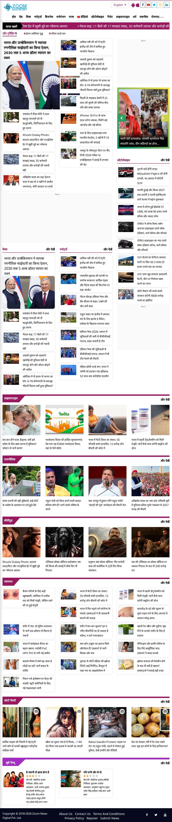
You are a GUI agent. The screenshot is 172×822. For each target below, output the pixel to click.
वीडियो (84, 17)
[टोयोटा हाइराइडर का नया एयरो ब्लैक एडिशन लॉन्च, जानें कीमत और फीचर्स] (126, 244)
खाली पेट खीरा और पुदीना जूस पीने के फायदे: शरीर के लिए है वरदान (151, 630)
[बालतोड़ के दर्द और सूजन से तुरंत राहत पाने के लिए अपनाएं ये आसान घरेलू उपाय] (126, 612)
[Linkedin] (166, 5)
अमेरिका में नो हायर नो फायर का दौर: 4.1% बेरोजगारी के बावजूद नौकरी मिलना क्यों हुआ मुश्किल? (95, 85)
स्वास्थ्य (8, 581)
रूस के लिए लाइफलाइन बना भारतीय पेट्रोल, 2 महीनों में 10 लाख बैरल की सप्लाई (94, 137)
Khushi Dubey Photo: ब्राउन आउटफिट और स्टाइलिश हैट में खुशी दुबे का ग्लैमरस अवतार (38, 142)
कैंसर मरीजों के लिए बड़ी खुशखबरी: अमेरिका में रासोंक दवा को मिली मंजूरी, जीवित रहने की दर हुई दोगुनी (37, 598)
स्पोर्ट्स (38, 17)
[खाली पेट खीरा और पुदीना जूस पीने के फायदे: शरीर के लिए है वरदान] (126, 629)
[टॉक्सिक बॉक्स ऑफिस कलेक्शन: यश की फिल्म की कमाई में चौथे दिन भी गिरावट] (64, 542)
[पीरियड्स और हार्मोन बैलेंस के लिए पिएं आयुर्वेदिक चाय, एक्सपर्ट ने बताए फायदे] (126, 647)
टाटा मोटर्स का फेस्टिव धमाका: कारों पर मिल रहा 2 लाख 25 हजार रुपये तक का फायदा (151, 262)
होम (14, 17)
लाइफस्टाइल (123, 17)
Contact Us (83, 814)
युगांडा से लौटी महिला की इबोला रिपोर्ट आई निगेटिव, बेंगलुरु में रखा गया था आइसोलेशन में (95, 665)
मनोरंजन (61, 17)
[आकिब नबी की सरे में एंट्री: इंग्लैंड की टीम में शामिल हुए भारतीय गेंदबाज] (68, 45)
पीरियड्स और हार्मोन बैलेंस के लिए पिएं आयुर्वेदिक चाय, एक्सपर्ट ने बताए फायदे (151, 648)
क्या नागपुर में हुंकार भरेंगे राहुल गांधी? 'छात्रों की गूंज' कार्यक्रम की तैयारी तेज (107, 503)
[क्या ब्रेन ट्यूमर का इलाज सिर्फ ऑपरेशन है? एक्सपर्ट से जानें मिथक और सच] (68, 647)
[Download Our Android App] (133, 5)
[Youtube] (148, 5)
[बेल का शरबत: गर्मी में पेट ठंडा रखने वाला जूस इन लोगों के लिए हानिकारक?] (150, 722)
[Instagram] (160, 5)
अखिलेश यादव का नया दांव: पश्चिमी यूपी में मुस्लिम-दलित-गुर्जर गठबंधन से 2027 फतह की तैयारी (150, 505)
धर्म (134, 17)
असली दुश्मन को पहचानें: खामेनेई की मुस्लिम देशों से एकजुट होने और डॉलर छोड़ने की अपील (93, 66)
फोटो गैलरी (10, 700)
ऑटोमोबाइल (97, 17)
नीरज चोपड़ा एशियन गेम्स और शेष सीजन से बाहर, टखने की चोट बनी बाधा (94, 301)
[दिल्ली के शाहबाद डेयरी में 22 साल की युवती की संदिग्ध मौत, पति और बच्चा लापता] (68, 101)
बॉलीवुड (8, 520)
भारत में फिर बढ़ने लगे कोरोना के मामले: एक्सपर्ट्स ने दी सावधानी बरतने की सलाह (95, 613)
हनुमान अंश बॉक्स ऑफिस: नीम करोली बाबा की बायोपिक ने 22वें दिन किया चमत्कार (106, 566)
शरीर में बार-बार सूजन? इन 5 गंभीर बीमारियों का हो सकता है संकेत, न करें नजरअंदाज (94, 630)
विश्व (28, 17)
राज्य (71, 17)
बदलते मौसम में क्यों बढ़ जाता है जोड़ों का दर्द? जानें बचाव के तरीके (37, 665)
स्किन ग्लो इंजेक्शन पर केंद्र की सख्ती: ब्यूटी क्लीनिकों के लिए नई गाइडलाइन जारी (37, 683)
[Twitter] (154, 5)
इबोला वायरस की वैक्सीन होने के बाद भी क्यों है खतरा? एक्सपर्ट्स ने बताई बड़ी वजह (151, 665)
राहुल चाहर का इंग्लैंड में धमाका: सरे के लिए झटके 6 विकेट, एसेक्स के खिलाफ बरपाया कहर (95, 318)
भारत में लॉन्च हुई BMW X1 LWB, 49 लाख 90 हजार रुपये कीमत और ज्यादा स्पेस (152, 211)
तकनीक (144, 17)
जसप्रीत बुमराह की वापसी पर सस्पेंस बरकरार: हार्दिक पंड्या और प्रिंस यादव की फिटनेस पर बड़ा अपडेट (95, 283)
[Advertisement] (57, 219)
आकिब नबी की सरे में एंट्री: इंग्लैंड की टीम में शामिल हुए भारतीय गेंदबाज (92, 46)
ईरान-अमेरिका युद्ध (33, 33)
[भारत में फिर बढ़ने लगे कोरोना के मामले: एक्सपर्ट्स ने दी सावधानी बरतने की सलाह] (68, 612)
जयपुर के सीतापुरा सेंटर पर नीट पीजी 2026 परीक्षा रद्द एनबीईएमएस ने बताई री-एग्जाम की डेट (95, 157)
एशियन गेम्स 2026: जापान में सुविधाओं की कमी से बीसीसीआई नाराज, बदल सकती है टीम (95, 336)
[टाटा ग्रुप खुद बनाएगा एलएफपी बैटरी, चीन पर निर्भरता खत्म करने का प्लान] (126, 277)
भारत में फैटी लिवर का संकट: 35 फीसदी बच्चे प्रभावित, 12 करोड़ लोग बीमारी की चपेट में (106, 444)
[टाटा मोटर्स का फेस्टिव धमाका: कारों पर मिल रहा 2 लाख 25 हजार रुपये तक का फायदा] (126, 260)
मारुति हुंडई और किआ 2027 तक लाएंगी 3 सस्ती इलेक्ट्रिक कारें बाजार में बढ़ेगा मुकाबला (151, 194)
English (119, 5)
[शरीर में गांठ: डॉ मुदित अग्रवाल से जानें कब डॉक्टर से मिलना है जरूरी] (11, 629)
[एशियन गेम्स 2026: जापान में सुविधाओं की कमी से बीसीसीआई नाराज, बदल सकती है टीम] (68, 335)
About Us (65, 814)
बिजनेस (49, 17)
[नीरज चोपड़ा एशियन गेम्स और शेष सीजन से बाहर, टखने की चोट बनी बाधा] (68, 300)
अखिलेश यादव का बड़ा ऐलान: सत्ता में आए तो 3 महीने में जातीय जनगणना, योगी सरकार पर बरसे (38, 181)
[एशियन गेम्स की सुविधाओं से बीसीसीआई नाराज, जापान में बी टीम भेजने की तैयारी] (68, 352)
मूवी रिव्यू (10, 763)
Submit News (109, 818)
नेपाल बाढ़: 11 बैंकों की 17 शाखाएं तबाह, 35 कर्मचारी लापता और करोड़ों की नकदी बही (100, 26)
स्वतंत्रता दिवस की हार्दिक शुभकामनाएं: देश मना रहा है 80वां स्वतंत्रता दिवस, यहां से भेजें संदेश (64, 444)
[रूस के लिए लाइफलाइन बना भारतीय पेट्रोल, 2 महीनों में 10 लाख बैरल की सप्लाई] (68, 136)
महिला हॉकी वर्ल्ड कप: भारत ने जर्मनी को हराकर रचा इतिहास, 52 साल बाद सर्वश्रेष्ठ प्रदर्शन (94, 371)
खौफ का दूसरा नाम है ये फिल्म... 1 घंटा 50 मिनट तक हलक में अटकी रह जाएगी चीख (64, 746)
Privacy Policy (74, 818)
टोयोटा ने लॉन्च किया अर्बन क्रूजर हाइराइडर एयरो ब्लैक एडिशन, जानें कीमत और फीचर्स (152, 228)
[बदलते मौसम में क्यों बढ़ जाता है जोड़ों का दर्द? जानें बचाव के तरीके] (11, 664)
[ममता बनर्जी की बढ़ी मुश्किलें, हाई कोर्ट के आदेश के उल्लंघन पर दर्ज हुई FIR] (21, 481)
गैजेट (110, 17)
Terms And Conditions (109, 814)
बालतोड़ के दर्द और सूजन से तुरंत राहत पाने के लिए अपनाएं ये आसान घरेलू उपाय (152, 613)
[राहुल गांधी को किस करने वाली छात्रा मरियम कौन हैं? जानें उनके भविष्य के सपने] (64, 481)
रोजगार (155, 17)
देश (21, 17)
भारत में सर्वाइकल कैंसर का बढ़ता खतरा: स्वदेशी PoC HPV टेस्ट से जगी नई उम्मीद (36, 648)
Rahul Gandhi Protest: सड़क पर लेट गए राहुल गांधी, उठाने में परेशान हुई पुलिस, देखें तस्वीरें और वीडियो (107, 746)
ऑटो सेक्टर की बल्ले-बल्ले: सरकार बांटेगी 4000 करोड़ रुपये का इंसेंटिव (150, 295)
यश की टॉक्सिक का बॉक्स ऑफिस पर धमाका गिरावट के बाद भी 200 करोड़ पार (149, 566)
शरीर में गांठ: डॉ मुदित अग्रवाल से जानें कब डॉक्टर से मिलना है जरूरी (37, 630)
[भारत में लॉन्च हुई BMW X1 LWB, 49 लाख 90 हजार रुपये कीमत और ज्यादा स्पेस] (126, 210)
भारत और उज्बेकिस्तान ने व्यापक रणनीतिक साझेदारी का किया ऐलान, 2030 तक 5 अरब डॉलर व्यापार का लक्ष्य (27, 50)
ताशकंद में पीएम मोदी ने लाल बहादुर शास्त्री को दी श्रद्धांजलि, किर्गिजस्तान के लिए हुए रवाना (37, 121)
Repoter (92, 818)
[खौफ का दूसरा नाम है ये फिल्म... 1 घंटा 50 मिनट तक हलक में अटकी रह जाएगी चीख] (64, 722)
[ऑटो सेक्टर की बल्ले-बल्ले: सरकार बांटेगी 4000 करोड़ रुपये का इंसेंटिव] (126, 294)
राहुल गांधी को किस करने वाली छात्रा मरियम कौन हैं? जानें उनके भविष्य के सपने (63, 505)
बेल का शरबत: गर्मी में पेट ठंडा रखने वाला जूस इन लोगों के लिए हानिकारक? (150, 744)
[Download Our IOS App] (138, 5)
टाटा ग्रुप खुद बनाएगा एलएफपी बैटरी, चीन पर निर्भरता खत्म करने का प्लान (152, 278)
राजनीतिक (9, 459)
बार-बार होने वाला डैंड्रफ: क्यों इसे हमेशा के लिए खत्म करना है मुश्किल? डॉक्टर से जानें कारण (19, 444)
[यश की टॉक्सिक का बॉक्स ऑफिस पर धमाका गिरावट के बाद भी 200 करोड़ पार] (150, 542)
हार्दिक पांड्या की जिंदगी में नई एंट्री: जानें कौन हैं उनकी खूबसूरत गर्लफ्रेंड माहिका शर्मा (20, 746)
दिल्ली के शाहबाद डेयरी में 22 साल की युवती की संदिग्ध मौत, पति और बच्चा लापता (94, 102)
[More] (161, 16)
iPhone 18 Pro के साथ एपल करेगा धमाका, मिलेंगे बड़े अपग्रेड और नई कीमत (93, 120)
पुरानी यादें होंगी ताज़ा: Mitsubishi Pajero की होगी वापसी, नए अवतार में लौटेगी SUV (152, 176)
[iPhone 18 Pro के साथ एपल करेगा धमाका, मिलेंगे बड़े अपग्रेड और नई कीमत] (68, 119)
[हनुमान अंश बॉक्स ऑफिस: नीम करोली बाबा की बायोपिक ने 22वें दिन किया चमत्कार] (107, 542)
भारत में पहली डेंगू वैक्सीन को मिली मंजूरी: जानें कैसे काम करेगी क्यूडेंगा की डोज (150, 444)
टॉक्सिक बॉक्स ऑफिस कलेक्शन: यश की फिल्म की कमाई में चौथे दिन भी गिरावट (63, 566)
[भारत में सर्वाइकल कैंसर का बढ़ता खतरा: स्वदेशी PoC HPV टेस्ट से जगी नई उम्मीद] (11, 647)
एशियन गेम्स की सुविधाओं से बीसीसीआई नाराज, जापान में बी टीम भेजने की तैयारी (94, 353)
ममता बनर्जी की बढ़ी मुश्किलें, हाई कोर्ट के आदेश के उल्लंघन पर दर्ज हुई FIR (20, 503)
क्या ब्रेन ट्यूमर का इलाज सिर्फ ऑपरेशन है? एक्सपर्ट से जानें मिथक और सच (94, 648)
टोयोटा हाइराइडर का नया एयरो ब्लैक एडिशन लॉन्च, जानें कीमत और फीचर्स (151, 245)
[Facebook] (142, 5)
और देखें (50, 249)
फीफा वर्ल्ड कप (57, 33)
